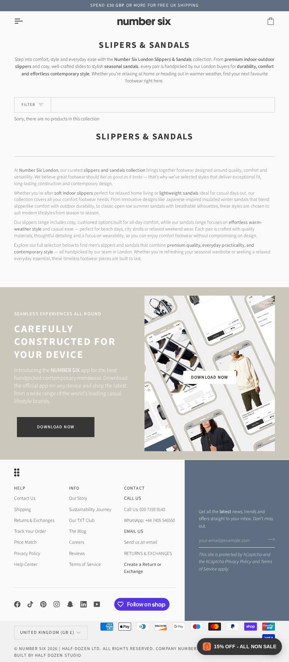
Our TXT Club (81, 520)
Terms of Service (85, 564)
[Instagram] (57, 604)
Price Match (25, 542)
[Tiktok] (30, 604)
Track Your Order (30, 531)
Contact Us (24, 498)
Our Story (78, 498)
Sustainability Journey (90, 509)
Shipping (22, 509)
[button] (239, 646)
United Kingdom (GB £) (47, 632)
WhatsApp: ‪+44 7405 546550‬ (149, 520)
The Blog (77, 531)
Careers (76, 542)
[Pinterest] (43, 604)
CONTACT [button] (134, 488)
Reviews (77, 553)
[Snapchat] (70, 604)
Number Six (32, 648)
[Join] (269, 539)
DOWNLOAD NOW (209, 377)
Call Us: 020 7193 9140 (144, 509)
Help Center (25, 564)
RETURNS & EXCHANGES (148, 553)
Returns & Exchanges (34, 520)
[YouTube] (97, 604)
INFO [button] (74, 488)
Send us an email (140, 542)
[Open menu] (24, 21)
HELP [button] (20, 488)
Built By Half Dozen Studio (47, 655)
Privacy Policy (238, 561)
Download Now (55, 427)
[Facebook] (17, 604)
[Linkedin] (83, 604)
